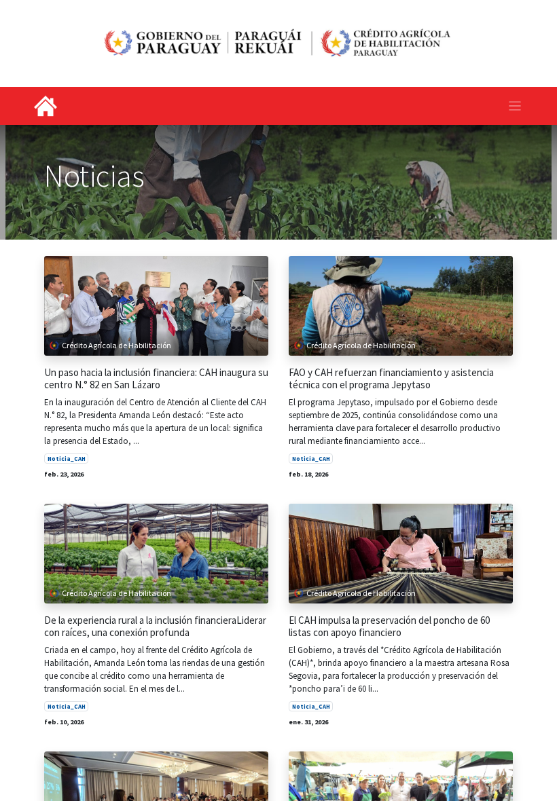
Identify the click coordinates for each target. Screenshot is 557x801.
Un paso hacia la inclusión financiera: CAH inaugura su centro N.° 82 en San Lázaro (156, 379)
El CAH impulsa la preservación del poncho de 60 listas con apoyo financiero (389, 626)
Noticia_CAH (67, 458)
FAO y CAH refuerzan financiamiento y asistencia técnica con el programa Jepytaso (391, 379)
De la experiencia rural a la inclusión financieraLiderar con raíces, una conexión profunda (155, 626)
